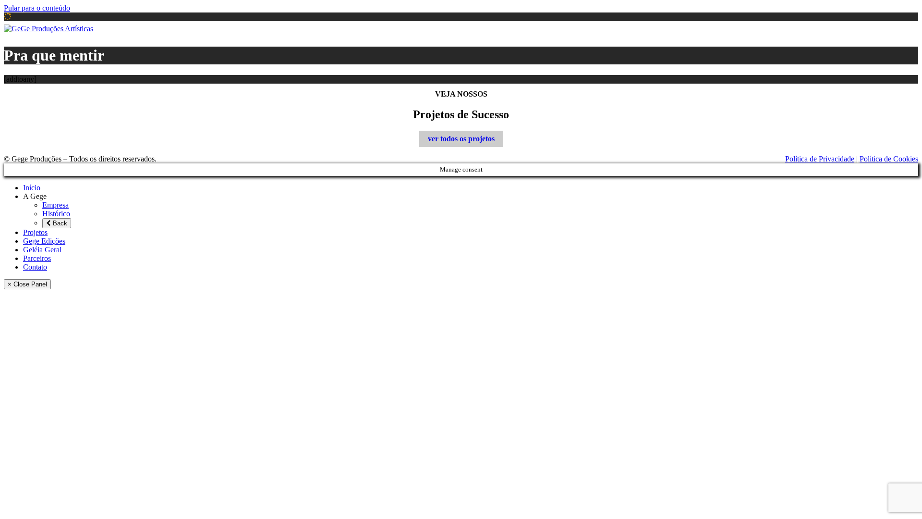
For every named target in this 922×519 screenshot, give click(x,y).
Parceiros (844, 29)
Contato (894, 29)
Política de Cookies (889, 159)
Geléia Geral (787, 29)
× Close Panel (27, 284)
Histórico (643, 56)
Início (562, 29)
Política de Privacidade (819, 159)
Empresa (643, 41)
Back (59, 223)
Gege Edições (723, 29)
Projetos (665, 29)
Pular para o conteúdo (37, 8)
